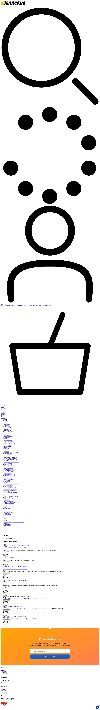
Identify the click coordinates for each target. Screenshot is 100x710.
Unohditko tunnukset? (34, 305)
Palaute (2, 682)
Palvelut (2, 415)
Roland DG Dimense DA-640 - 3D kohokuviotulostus (14, 616)
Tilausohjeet (4, 681)
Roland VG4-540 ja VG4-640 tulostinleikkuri (12, 557)
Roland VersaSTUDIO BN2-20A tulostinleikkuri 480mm (15, 569)
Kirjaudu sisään (4, 305)
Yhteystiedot (10, 305)
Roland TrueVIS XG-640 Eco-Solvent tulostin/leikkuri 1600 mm (16, 596)
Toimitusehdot (4, 673)
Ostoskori (3, 418)
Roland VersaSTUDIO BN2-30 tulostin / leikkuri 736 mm (15, 547)
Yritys (2, 670)
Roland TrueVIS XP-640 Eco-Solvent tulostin (12, 606)
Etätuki (2, 674)
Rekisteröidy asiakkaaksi (23, 305)
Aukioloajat (3, 690)
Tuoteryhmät (3, 408)
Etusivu (2, 407)
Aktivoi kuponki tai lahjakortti (45, 305)
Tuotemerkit (3, 413)
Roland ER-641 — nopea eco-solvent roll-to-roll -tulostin (15, 582)
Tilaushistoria (15, 305)
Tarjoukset (3, 414)
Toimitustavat (4, 672)
